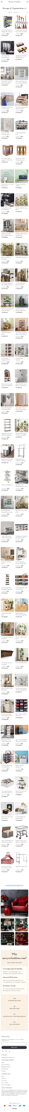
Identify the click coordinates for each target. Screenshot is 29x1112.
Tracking (3, 1071)
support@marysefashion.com (8, 1057)
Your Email (5, 1043)
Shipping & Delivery (6, 1066)
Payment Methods (5, 1064)
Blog (2, 1076)
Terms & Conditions (5, 1085)
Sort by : (10, 12)
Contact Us (4, 1080)
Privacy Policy (4, 1082)
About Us (3, 1078)
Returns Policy (4, 1069)
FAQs (2, 1062)
